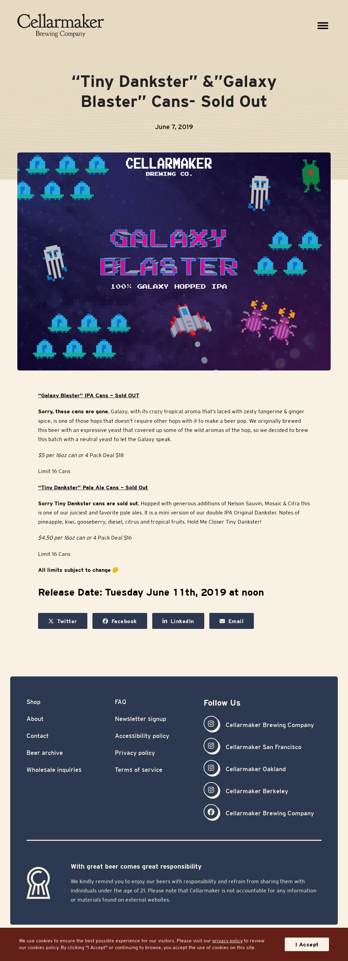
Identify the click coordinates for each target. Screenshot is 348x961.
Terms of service (138, 769)
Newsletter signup (140, 718)
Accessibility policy (142, 735)
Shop (33, 701)
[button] (323, 25)
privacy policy (227, 940)
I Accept (307, 944)
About (35, 718)
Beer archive (45, 752)
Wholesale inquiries (54, 769)
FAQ (120, 701)
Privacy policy (135, 752)
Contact (38, 735)
